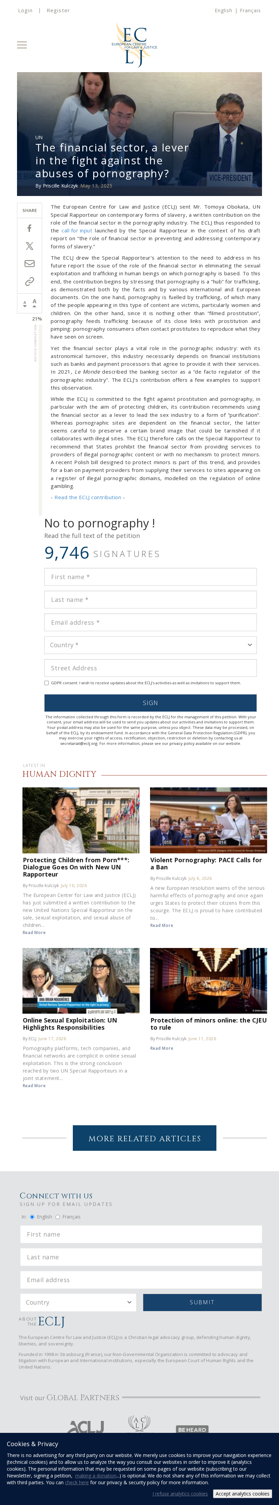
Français (250, 10)
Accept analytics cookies (242, 1493)
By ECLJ (30, 1039)
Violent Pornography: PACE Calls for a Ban (206, 863)
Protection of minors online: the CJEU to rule (208, 1023)
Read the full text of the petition (92, 535)
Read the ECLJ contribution (87, 497)
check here (77, 1482)
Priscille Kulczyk (60, 185)
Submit (202, 1302)
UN (39, 137)
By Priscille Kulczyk (41, 885)
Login (25, 10)
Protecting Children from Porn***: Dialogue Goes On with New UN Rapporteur (76, 867)
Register (58, 10)
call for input (77, 230)
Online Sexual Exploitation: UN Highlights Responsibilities (70, 1023)
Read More (34, 932)
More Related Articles (144, 1139)
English (223, 10)
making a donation (95, 1475)
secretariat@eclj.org (78, 743)
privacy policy (182, 743)
